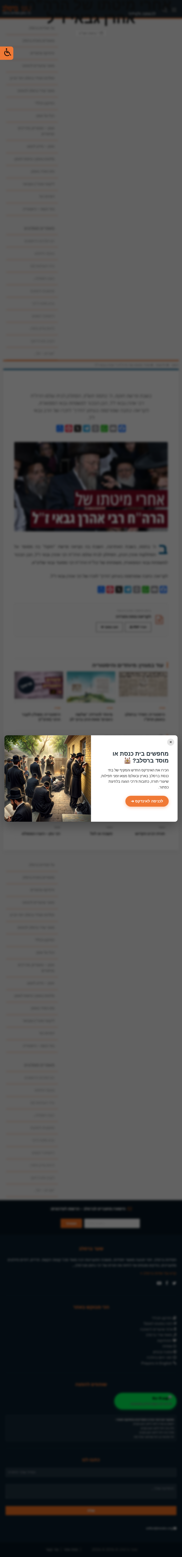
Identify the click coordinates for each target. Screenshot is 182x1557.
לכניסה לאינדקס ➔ (147, 801)
